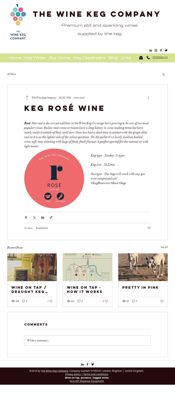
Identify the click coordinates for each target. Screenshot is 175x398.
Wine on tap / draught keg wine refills (29, 289)
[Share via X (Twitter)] (34, 217)
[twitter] (166, 50)
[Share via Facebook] (26, 217)
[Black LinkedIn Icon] (150, 50)
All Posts (11, 74)
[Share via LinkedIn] (42, 217)
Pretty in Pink (140, 287)
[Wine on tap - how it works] (87, 267)
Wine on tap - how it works (85, 289)
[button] (163, 74)
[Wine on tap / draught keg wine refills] (32, 267)
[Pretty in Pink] (143, 267)
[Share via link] (51, 217)
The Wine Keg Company (97, 14)
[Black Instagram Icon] (156, 50)
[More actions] (149, 98)
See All (164, 247)
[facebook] (161, 50)
